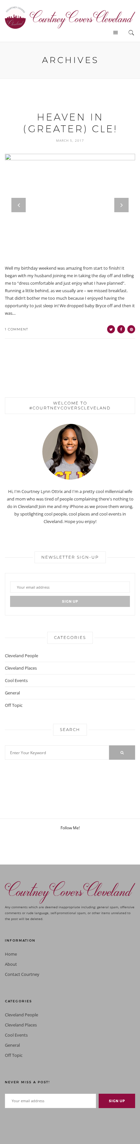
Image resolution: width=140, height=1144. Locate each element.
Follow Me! (70, 828)
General (12, 693)
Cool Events (16, 680)
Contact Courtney (22, 974)
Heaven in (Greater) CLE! (70, 123)
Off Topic (13, 705)
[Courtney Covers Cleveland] (70, 17)
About (11, 964)
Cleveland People (21, 656)
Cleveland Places (21, 668)
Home (11, 954)
